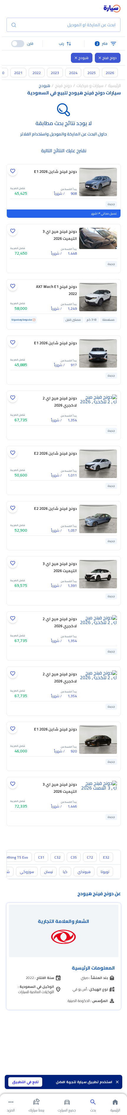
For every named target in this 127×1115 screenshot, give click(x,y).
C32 (57, 857)
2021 (18, 72)
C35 (74, 857)
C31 (41, 857)
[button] (63, 43)
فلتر (102, 43)
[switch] (17, 43)
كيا (65, 871)
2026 (110, 72)
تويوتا (105, 871)
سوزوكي (27, 871)
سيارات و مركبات (89, 85)
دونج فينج (109, 57)
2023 (55, 72)
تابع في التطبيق (25, 1081)
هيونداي (84, 871)
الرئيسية (114, 85)
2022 (36, 72)
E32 (106, 857)
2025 (91, 72)
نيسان (48, 871)
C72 (90, 857)
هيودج (83, 57)
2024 (73, 72)
